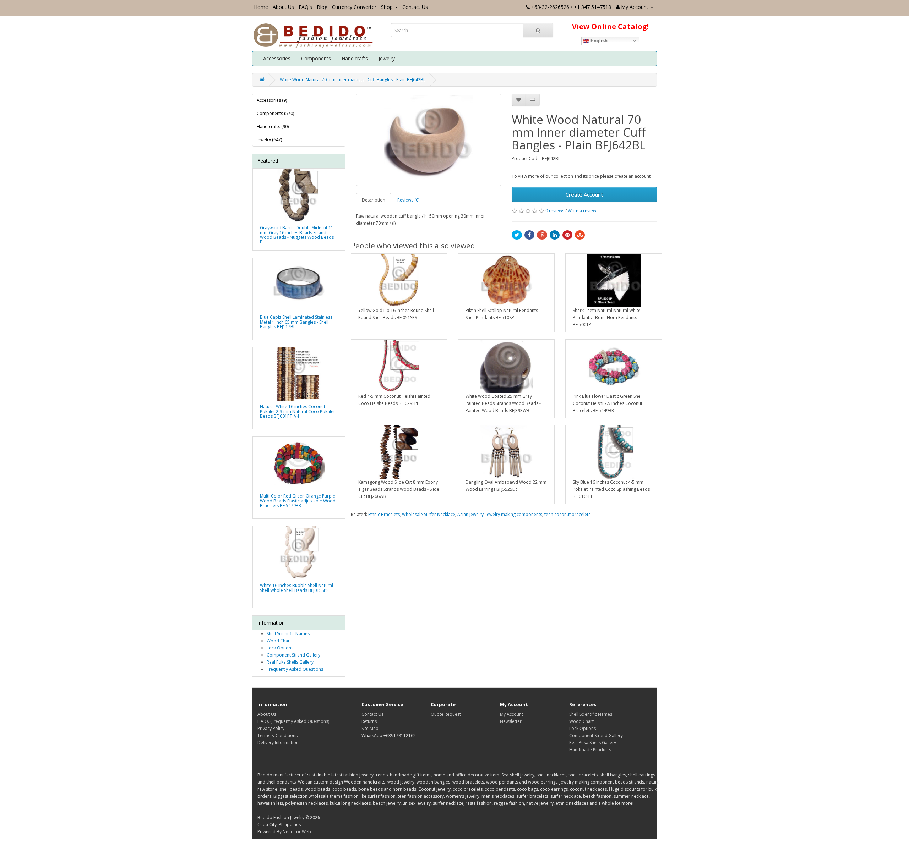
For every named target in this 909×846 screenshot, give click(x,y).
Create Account (584, 194)
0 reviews (554, 211)
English (598, 40)
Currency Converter (354, 7)
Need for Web (297, 832)
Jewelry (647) (269, 140)
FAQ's (305, 7)
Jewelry (387, 58)
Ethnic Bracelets (384, 514)
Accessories (276, 58)
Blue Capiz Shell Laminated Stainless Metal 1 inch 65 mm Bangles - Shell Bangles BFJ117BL (296, 321)
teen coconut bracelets (567, 514)
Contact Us (415, 7)
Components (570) (275, 113)
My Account (511, 714)
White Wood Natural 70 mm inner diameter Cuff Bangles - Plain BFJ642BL (352, 80)
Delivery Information (278, 743)
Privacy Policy (270, 728)
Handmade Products (590, 750)
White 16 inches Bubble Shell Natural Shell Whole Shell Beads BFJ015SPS (296, 587)
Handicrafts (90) (273, 126)
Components (316, 58)
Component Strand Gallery (293, 655)
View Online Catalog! (610, 26)
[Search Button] (538, 30)
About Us (283, 7)
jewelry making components (514, 514)
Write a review (582, 211)
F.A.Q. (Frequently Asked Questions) (293, 721)
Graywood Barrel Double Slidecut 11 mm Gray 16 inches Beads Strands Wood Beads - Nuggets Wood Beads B (297, 235)
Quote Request (446, 714)
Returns (369, 721)
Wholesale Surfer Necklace (428, 514)
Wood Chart (279, 641)
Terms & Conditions (277, 735)
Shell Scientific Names (288, 634)
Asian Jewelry (470, 514)
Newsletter (511, 721)
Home (261, 7)
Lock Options (280, 648)
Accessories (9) (272, 100)
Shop (387, 7)
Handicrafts (355, 58)
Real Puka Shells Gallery (290, 662)
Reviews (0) (408, 200)
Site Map (370, 728)
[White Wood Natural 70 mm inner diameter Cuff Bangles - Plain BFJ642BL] (428, 140)
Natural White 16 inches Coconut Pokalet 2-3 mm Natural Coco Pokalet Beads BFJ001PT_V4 (297, 411)
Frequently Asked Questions (295, 669)
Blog (322, 7)
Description (373, 200)
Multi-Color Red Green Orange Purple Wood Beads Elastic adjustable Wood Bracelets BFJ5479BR (298, 500)
